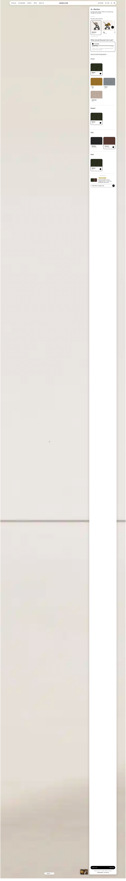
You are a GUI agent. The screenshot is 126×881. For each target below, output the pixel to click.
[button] (103, 54)
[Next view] (53, 873)
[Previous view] (46, 873)
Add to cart (103, 867)
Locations (100, 3)
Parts (35, 3)
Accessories (21, 3)
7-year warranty (100, 872)
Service (29, 3)
